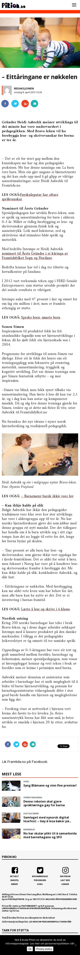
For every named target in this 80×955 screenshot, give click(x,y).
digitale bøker (31, 813)
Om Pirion (65, 876)
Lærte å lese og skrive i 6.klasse (45, 609)
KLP (42, 906)
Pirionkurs (40, 880)
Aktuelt (14, 876)
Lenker (65, 884)
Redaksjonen (24, 88)
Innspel (14, 880)
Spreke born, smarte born (40, 317)
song (26, 781)
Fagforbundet (29, 906)
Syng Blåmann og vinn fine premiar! (50, 785)
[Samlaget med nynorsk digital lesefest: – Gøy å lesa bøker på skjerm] (11, 818)
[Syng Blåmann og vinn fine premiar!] (11, 786)
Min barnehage (40, 876)
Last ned (65, 880)
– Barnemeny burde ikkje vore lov (47, 496)
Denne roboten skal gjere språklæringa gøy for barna (44, 803)
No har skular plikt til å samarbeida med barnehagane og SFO (50, 835)
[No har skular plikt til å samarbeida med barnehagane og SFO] (11, 834)
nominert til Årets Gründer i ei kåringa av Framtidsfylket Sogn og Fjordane (35, 255)
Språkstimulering (32, 797)
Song (40, 884)
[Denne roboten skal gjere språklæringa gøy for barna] (11, 802)
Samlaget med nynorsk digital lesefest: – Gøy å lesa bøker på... (47, 819)
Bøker (14, 884)
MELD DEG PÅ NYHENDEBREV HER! (61, 899)
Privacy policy (44, 948)
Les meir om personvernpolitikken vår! (50, 921)
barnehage (29, 829)
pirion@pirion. (16, 899)
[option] (40, 43)
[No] (75, 945)
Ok (29, 948)
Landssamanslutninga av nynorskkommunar (26, 908)
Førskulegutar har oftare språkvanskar (30, 197)
